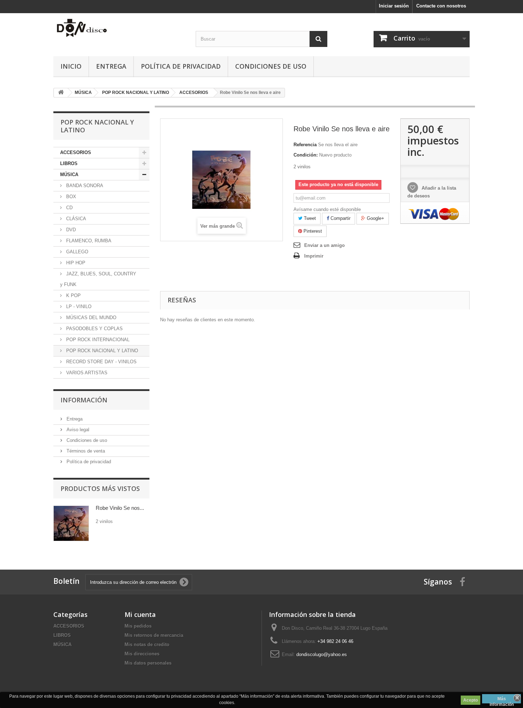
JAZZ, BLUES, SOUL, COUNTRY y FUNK (98, 279)
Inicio (70, 66)
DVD (70, 229)
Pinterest (312, 231)
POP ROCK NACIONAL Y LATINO (101, 350)
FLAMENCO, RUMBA (88, 240)
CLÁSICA (75, 218)
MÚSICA (69, 174)
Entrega (111, 66)
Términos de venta (85, 451)
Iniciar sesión (394, 6)
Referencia (305, 144)
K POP (73, 295)
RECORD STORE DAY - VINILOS (101, 361)
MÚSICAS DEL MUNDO (90, 317)
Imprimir (313, 256)
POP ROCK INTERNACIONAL (97, 339)
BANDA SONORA (84, 185)
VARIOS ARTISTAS (86, 372)
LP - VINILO (78, 306)
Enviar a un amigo (324, 245)
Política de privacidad (181, 66)
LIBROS (69, 163)
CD (69, 207)
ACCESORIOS (75, 152)
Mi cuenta (140, 614)
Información (83, 400)
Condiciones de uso (270, 66)
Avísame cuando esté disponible (327, 209)
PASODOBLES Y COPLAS (94, 328)
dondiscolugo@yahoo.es (321, 654)
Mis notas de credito (147, 644)
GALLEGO (76, 251)
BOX (70, 196)
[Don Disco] (119, 28)
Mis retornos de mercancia (154, 635)
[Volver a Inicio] (61, 92)
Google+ (374, 218)
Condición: (306, 155)
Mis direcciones (142, 653)
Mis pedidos (138, 626)
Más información (502, 699)
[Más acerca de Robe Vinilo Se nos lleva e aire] (71, 523)
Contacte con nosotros (441, 6)
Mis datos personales (148, 663)
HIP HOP (75, 262)
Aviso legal (77, 429)
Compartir (339, 218)
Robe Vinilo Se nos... (120, 508)
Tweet (309, 218)
